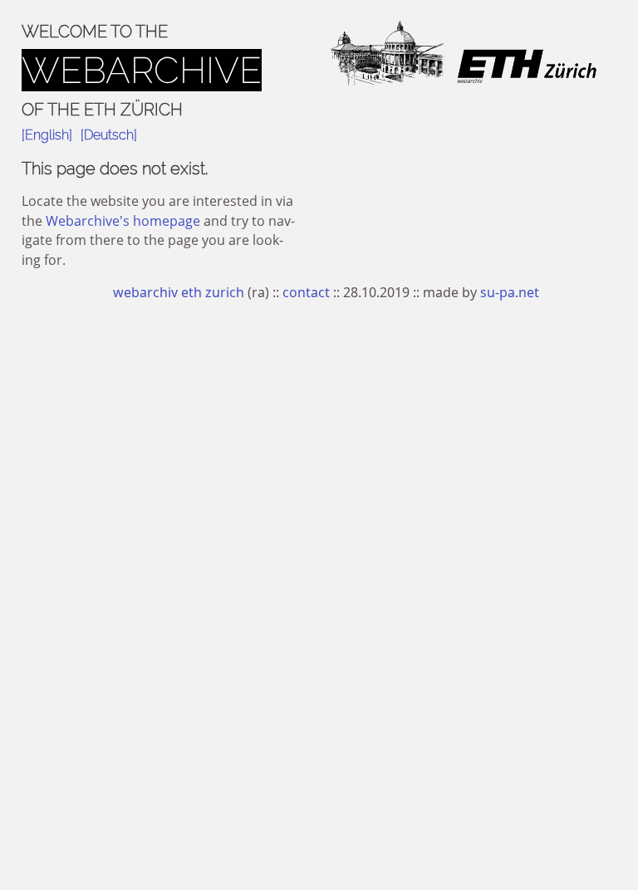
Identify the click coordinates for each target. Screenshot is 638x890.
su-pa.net (509, 292)
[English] (47, 135)
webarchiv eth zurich (178, 292)
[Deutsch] (109, 135)
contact (306, 292)
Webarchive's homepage (123, 221)
